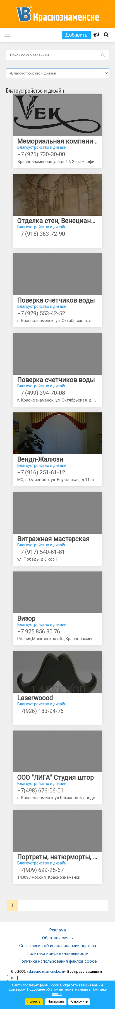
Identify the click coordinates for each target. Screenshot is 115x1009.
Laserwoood (35, 698)
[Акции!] (96, 35)
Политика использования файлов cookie (57, 961)
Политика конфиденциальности (57, 953)
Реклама (57, 930)
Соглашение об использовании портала (57, 945)
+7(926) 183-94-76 (40, 711)
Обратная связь (57, 937)
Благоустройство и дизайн (41, 147)
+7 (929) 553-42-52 (41, 313)
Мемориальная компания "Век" (57, 141)
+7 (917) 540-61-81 (41, 552)
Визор (26, 618)
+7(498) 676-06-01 (40, 790)
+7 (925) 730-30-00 (41, 154)
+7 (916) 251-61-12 (41, 472)
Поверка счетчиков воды (56, 300)
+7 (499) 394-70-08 (41, 393)
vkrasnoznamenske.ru (46, 971)
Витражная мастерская (53, 539)
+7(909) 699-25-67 (40, 870)
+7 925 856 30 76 (38, 631)
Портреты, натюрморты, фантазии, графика (57, 857)
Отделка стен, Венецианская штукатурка (57, 221)
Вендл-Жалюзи (40, 459)
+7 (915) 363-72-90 (41, 233)
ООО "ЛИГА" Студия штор (55, 777)
